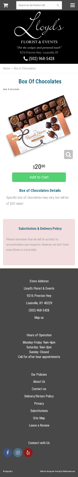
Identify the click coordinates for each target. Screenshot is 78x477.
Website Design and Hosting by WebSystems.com (57, 471)
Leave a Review (39, 425)
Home (6, 68)
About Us (39, 382)
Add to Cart (39, 177)
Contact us (39, 389)
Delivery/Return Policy (39, 396)
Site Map (39, 418)
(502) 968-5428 (41, 58)
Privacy (39, 403)
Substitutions (39, 411)
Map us (39, 318)
